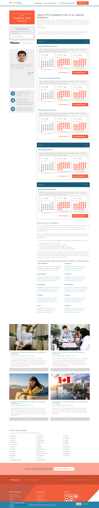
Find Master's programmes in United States (48, 279)
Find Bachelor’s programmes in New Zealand (76, 287)
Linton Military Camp (16, 460)
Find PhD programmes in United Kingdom (47, 270)
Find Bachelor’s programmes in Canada (47, 298)
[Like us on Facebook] (66, 496)
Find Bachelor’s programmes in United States (48, 277)
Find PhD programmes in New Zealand (74, 291)
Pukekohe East (41, 460)
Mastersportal (40, 496)
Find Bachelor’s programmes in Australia (74, 277)
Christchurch (14, 444)
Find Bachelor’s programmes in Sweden (74, 298)
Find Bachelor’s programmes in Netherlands (48, 287)
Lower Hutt (40, 436)
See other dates (63, 72)
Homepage (39, 11)
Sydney (29, 74)
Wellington (41, 185)
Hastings (13, 453)
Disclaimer (65, 479)
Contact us (12, 499)
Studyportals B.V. (35, 479)
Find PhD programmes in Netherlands (46, 291)
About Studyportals (14, 494)
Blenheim (13, 440)
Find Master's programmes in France (73, 310)
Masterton (40, 442)
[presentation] (11, 57)
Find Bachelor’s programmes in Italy (46, 308)
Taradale (66, 438)
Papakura (56, 11)
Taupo (66, 440)
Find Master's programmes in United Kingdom (48, 268)
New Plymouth (41, 449)
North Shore (41, 451)
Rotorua (66, 436)
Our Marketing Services (15, 496)
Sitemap (88, 479)
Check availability (80, 72)
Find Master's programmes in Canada (46, 300)
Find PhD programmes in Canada (45, 301)
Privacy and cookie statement (21, 504)
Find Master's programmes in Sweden (74, 300)
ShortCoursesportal (42, 499)
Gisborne (13, 449)
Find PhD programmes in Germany (73, 270)
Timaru (66, 444)
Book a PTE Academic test (63, 469)
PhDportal (39, 498)
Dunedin (13, 446)
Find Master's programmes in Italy (45, 310)
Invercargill (13, 455)
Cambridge (13, 442)
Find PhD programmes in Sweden (73, 301)
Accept (79, 504)
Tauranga (66, 442)
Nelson (39, 446)
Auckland (40, 41)
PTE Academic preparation (67, 3)
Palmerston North (42, 453)
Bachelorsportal (41, 494)
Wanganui (66, 449)
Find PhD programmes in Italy (44, 312)
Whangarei (67, 455)
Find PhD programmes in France (72, 312)
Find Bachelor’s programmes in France (74, 308)
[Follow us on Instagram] (71, 501)
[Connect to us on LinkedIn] (71, 496)
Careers (11, 498)
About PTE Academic (50, 3)
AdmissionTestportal (42, 501)
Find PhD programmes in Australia (73, 280)
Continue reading (41, 27)
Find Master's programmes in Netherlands (48, 289)
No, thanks (85, 504)
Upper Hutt (67, 446)
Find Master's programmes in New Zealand (75, 289)
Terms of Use (82, 479)
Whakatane (67, 453)
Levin (12, 457)
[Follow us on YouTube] (76, 496)
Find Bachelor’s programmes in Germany (74, 266)
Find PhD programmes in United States (47, 280)
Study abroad (38, 3)
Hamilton (40, 145)
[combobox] (22, 36)
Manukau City (41, 440)
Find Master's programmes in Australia (74, 279)
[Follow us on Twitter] (66, 501)
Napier (39, 444)
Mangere (40, 438)
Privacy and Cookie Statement (73, 479)
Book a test (82, 3)
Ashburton (13, 436)
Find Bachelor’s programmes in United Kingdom (49, 266)
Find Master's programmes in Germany (74, 268)
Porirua (39, 457)
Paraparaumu (41, 455)
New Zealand (48, 11)
